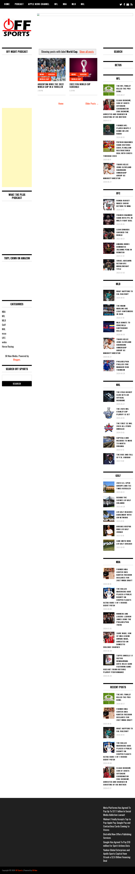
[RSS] (132, 4)
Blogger (16, 359)
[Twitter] (121, 4)
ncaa (4, 333)
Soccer (51, 74)
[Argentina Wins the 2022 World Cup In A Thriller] (52, 69)
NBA (65, 4)
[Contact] (127, 4)
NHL (83, 4)
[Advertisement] (17, 147)
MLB (74, 4)
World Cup (44, 79)
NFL (56, 4)
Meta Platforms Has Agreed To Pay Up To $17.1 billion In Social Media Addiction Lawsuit (117, 811)
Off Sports (19, 870)
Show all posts (86, 52)
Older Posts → (92, 103)
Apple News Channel (38, 4)
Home (7, 4)
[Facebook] (124, 4)
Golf (4, 324)
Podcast (19, 4)
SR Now (34, 870)
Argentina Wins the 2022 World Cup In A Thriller (51, 86)
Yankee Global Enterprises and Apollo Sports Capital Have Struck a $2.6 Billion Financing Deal (116, 855)
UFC (4, 338)
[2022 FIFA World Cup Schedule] (83, 69)
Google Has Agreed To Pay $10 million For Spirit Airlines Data (116, 843)
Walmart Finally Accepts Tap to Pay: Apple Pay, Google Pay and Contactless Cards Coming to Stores (117, 824)
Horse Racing (8, 346)
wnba (4, 342)
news (42, 74)
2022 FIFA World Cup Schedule (79, 86)
